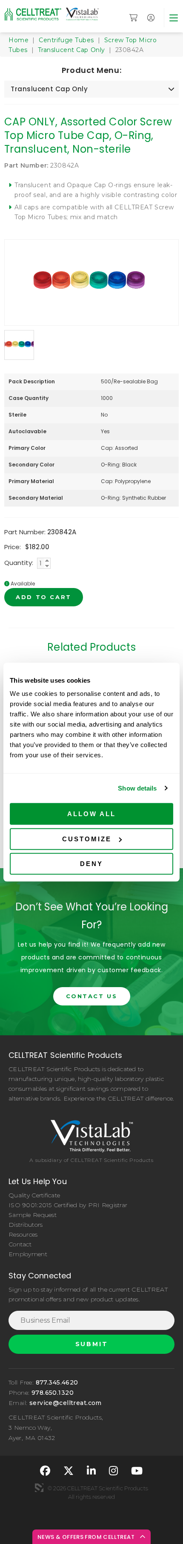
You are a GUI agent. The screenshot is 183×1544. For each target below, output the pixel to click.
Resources (23, 1234)
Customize (87, 839)
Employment (28, 1254)
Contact (20, 1244)
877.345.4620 (57, 1382)
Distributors (26, 1224)
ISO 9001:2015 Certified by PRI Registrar (68, 1205)
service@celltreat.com (65, 1403)
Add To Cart (43, 597)
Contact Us (91, 996)
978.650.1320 (52, 1392)
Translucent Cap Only (71, 50)
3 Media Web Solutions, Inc (39, 1487)
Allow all (91, 813)
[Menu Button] (173, 17)
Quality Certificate (34, 1195)
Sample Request (33, 1215)
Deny (91, 863)
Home (19, 40)
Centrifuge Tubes (66, 40)
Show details (137, 788)
